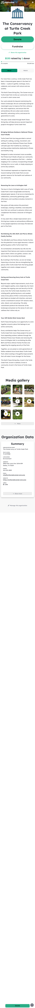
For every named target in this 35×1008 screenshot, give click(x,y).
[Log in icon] (32, 2)
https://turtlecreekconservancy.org (14, 480)
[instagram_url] (5, 484)
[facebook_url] (3, 484)
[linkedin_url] (7, 484)
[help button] (32, 1005)
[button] (17, 401)
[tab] (9, 70)
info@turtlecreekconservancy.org (14, 475)
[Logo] (7, 2)
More (18, 423)
